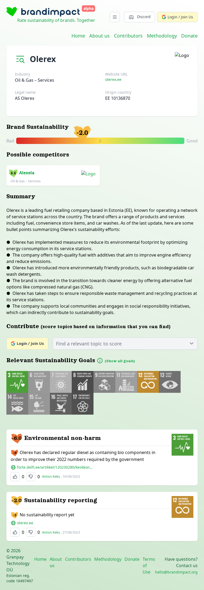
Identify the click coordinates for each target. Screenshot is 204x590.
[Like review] (15, 476)
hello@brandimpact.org (176, 572)
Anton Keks (51, 476)
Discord (144, 16)
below (143, 141)
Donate (189, 35)
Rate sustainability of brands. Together (56, 20)
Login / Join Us (180, 16)
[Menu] (115, 17)
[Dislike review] (30, 476)
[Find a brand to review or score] (21, 57)
